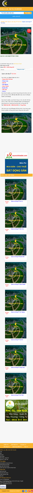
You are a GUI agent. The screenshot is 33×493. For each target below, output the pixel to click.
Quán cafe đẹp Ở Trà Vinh (17, 395)
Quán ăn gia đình (16, 446)
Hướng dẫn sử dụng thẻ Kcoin (6, 463)
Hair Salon (13, 444)
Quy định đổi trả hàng (4, 466)
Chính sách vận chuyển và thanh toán (8, 467)
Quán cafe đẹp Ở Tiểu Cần (17, 229)
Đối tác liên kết (3, 471)
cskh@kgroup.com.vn (7, 483)
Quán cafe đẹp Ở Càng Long (17, 367)
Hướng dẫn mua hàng (4, 464)
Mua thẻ (1, 475)
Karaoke (22, 444)
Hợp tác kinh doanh (4, 472)
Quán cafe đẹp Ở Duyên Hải (17, 256)
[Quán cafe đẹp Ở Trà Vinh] (16, 40)
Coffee (5, 444)
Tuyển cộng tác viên (4, 474)
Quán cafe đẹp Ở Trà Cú (17, 201)
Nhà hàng (6, 446)
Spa (25, 446)
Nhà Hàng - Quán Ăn (4, 457)
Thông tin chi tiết (20, 69)
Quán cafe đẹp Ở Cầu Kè (17, 339)
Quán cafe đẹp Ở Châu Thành (18, 284)
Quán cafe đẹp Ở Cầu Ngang (18, 312)
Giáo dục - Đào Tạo (4, 459)
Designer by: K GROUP (15, 491)
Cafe (1, 451)
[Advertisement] (16, 142)
